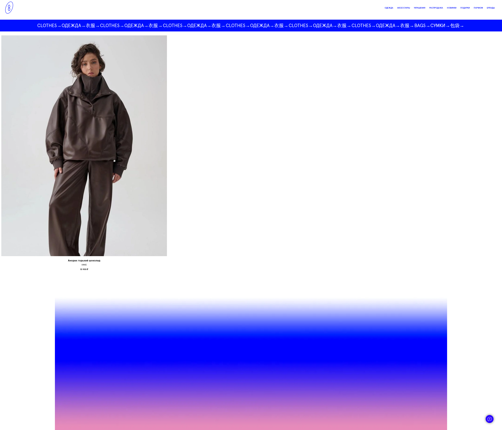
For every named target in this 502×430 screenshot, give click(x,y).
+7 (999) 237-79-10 (183, 305)
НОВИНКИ (452, 8)
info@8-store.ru (183, 310)
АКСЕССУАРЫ (403, 8)
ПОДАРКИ (465, 8)
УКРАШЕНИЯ (419, 8)
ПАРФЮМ (478, 8)
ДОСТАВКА (232, 302)
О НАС (230, 291)
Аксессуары (209, 2)
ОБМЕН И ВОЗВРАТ (236, 308)
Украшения (179, 2)
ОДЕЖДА (389, 8)
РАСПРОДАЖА (436, 8)
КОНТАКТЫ (233, 297)
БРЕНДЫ (491, 8)
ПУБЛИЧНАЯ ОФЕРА (237, 313)
